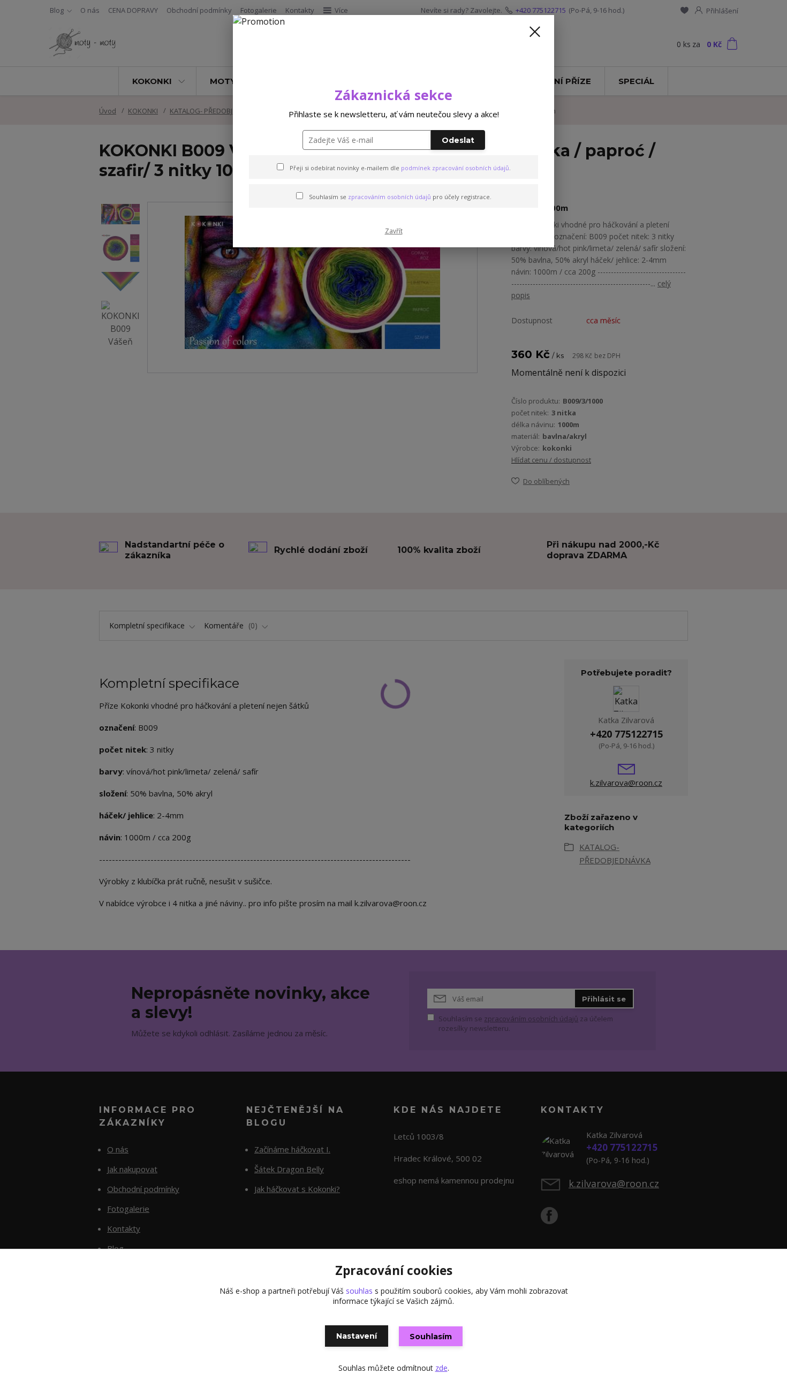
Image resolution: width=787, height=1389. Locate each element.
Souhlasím (431, 1336)
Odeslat (458, 140)
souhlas (359, 1291)
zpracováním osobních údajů (389, 197)
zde (441, 1368)
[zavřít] (534, 31)
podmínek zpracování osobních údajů (455, 168)
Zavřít (394, 231)
